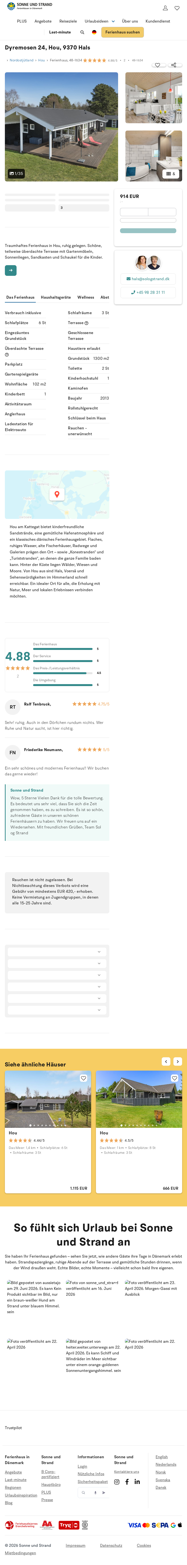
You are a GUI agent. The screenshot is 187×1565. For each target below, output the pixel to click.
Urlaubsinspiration (21, 1495)
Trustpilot (13, 1428)
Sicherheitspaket (93, 1481)
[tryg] (70, 1528)
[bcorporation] (86, 1528)
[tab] (30, 1125)
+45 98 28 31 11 (150, 292)
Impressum (75, 1545)
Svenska (163, 1480)
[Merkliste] (177, 8)
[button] (34, 1307)
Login (82, 1466)
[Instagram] (116, 1482)
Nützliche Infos (91, 1474)
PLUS (22, 21)
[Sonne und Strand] (29, 7)
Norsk (161, 1472)
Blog (8, 1503)
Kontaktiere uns (126, 1471)
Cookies (144, 1545)
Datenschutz (111, 1545)
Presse (47, 1500)
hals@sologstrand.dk (151, 279)
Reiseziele (68, 21)
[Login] (165, 8)
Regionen (13, 1487)
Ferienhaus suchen (122, 32)
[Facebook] (127, 1482)
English (162, 1457)
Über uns (130, 21)
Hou (41, 60)
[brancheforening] (21, 1528)
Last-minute (60, 32)
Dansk (161, 1487)
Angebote (43, 21)
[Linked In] (137, 1482)
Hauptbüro (51, 1484)
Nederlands (166, 1464)
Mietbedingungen (20, 1553)
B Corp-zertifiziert (50, 1474)
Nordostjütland (21, 60)
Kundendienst (158, 21)
